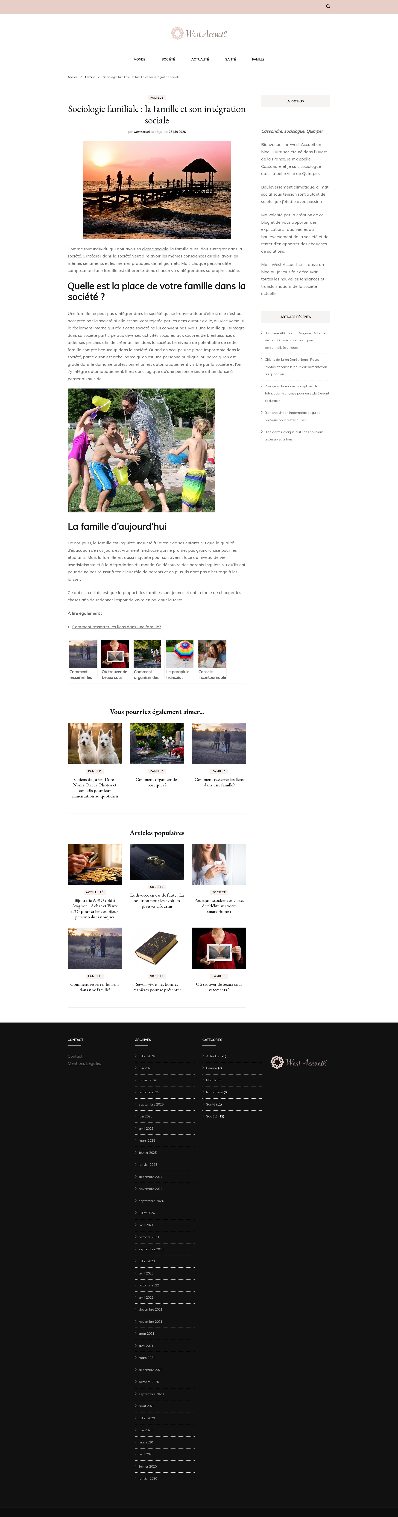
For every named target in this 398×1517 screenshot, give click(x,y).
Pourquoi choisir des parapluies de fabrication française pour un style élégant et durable (297, 393)
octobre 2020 (149, 1382)
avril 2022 (146, 1297)
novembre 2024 (150, 1189)
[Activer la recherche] (328, 6)
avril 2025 (146, 1128)
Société (168, 59)
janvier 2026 (148, 1080)
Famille (258, 59)
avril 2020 (146, 1454)
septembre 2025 (151, 1104)
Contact (75, 1056)
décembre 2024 (150, 1177)
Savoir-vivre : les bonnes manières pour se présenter (157, 987)
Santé (230, 59)
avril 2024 (146, 1225)
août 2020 (146, 1406)
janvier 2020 (148, 1478)
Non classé (214, 1092)
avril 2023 (146, 1273)
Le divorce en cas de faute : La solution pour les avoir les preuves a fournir (157, 900)
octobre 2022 (149, 1285)
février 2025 (148, 1153)
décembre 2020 (150, 1370)
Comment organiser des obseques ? (157, 782)
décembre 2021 (150, 1309)
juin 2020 (145, 1430)
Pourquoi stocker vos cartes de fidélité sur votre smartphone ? (219, 905)
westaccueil (142, 132)
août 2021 (146, 1333)
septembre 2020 (151, 1394)
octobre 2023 (149, 1237)
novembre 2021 (150, 1322)
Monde (139, 59)
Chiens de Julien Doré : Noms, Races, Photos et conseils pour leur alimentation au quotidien (95, 787)
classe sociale (155, 248)
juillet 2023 (147, 1261)
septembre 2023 (151, 1249)
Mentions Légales (84, 1063)
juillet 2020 (147, 1418)
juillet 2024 (147, 1213)
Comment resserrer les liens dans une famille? (116, 626)
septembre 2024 (151, 1201)
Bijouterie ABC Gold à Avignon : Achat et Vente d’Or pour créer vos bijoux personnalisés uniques (95, 908)
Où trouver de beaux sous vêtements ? (219, 987)
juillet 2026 (147, 1056)
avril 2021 (146, 1346)
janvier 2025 (148, 1165)
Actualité (200, 59)
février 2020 (148, 1466)
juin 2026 (145, 1068)
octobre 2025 (149, 1092)
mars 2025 (147, 1140)
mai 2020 (146, 1442)
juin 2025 (145, 1116)
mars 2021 (147, 1358)
